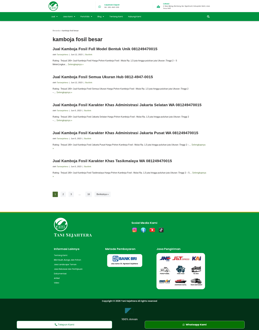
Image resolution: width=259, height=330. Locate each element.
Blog (99, 16)
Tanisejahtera (62, 54)
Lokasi (166, 3)
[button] (208, 16)
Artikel (57, 278)
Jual (53, 16)
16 (88, 194)
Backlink (88, 54)
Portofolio (85, 16)
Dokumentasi (60, 273)
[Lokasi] (158, 6)
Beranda (56, 30)
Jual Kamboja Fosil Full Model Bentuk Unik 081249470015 (105, 49)
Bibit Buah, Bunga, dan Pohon (67, 260)
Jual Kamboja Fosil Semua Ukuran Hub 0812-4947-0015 (103, 77)
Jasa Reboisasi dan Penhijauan (68, 269)
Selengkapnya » (76, 64)
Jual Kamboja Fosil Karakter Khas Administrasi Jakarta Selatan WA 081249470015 (127, 105)
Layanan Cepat (112, 4)
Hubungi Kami (134, 16)
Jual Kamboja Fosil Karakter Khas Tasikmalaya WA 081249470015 (112, 161)
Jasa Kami (68, 16)
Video (56, 282)
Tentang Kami (116, 16)
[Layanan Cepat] (99, 6)
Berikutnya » (103, 194)
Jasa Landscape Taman (65, 264)
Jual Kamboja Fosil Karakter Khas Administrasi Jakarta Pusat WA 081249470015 (125, 133)
